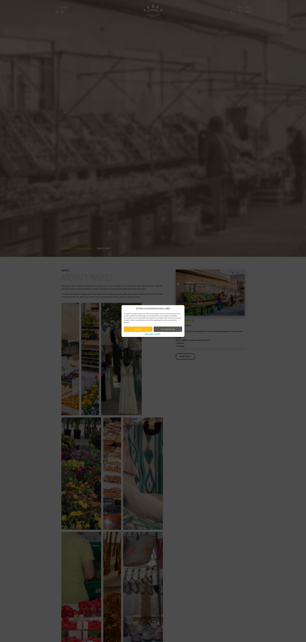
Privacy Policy (157, 334)
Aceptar (138, 329)
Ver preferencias (168, 329)
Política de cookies (149, 334)
